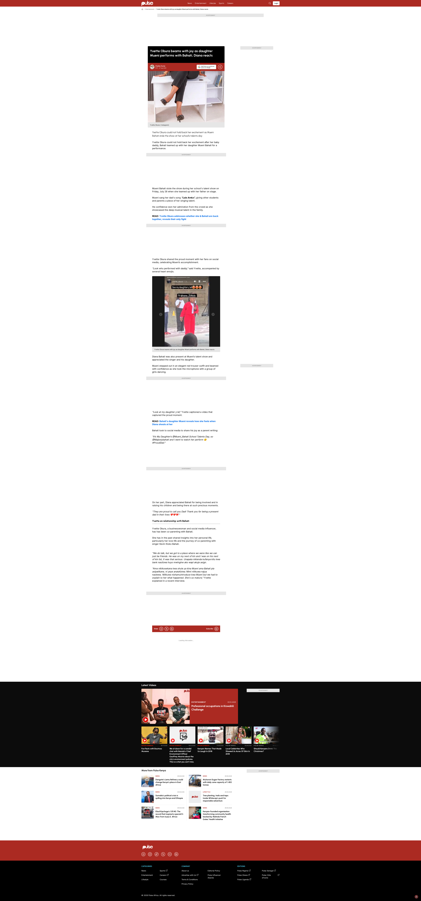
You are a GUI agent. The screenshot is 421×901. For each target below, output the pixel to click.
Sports (221, 3)
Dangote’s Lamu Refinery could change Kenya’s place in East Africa (169, 782)
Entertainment (200, 3)
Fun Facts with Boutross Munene (151, 749)
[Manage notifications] (416, 896)
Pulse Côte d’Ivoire (266, 876)
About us (185, 871)
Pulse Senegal (267, 871)
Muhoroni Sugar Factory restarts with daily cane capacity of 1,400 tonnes (217, 782)
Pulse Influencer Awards (214, 876)
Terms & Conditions (190, 879)
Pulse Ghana (242, 875)
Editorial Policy (214, 871)
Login (276, 3)
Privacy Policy (187, 884)
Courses (163, 879)
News (190, 3)
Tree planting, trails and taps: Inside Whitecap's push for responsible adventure (216, 798)
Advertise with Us (189, 875)
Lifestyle (212, 3)
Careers (230, 3)
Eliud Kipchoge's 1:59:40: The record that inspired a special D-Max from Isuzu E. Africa (169, 814)
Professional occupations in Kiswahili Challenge (212, 707)
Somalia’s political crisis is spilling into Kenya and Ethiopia (169, 796)
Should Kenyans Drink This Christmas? (265, 749)
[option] (154, 745)
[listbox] (210, 745)
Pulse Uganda (243, 879)
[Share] (220, 67)
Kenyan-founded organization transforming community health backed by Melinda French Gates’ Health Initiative (217, 815)
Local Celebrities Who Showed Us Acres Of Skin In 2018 (238, 751)
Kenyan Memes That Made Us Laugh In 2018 (209, 749)
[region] (210, 745)
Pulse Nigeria (242, 871)
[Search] (270, 3)
